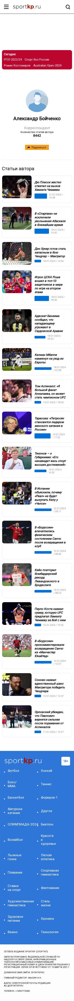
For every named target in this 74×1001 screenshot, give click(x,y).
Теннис (46, 784)
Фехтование (49, 888)
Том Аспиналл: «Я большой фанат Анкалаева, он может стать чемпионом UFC (50, 391)
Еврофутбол (42, 368)
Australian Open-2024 (47, 65)
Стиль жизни (46, 903)
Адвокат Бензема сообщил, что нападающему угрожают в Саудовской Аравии (49, 323)
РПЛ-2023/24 (13, 59)
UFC (37, 261)
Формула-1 (49, 797)
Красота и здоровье (48, 840)
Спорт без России (37, 59)
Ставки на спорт (14, 888)
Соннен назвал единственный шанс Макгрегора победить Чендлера (50, 685)
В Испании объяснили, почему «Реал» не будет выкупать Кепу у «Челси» (48, 496)
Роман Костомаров (17, 65)
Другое (46, 811)
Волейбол (15, 840)
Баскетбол (15, 797)
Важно (13, 932)
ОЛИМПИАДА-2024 (15, 824)
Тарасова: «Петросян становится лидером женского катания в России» (49, 424)
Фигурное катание (40, 436)
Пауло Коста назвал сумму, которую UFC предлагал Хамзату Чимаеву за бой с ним (50, 614)
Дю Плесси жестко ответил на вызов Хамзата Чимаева (48, 186)
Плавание (15, 872)
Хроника (47, 919)
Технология (49, 932)
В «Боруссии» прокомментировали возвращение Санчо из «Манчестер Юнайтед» (49, 648)
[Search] (67, 7)
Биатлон (40, 470)
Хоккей (46, 771)
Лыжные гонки (14, 857)
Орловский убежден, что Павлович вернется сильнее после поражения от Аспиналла (49, 719)
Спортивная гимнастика (49, 872)
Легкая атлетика (47, 857)
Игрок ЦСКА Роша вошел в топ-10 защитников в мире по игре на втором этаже (48, 284)
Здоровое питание (15, 918)
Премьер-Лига (40, 231)
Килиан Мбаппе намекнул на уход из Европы (49, 358)
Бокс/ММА (38, 196)
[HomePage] (31, 7)
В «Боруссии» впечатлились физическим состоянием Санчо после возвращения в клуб (50, 537)
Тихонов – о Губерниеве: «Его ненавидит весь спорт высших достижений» (50, 459)
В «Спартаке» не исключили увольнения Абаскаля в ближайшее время (50, 219)
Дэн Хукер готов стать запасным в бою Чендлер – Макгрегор (50, 252)
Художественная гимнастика (15, 903)
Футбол (39, 337)
